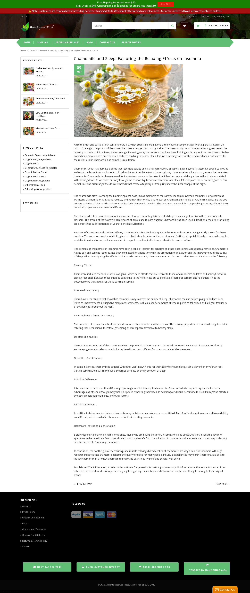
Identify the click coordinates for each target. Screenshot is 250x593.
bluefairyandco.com (10, 591)
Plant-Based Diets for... (47, 128)
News (32, 50)
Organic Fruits (32, 163)
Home (23, 50)
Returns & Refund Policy (34, 540)
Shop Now (165, 3)
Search (26, 546)
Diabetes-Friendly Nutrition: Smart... (50, 70)
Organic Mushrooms (35, 176)
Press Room (28, 511)
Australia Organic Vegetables (40, 155)
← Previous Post (83, 483)
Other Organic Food (35, 184)
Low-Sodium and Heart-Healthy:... (48, 114)
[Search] (172, 25)
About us (26, 506)
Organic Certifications (33, 517)
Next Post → (222, 483)
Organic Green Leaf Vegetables (41, 167)
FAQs (25, 523)
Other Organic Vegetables (38, 189)
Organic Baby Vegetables (38, 159)
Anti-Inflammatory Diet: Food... (51, 98)
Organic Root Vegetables (37, 180)
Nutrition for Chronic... (47, 84)
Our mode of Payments (34, 529)
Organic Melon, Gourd (36, 172)
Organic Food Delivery (33, 534)
